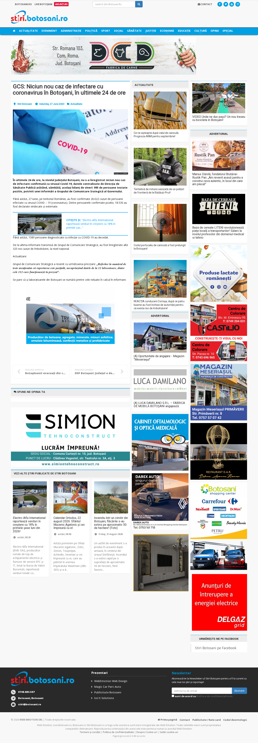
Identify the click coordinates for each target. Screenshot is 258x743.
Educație (184, 30)
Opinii (215, 30)
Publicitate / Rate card (206, 719)
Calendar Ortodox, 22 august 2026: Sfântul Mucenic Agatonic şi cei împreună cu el (69, 523)
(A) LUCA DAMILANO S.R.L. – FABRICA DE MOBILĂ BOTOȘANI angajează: (159, 404)
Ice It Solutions (104, 698)
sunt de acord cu (203, 696)
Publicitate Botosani (107, 692)
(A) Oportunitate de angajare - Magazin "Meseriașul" (159, 357)
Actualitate (76, 104)
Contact (185, 719)
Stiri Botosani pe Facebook (215, 648)
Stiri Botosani (24, 104)
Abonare (239, 690)
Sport (105, 30)
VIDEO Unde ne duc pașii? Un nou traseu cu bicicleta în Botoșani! (218, 118)
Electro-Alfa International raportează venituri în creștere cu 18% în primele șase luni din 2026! (29, 524)
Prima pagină (168, 719)
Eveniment (49, 30)
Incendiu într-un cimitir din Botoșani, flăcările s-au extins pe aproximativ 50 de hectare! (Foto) (111, 523)
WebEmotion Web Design (110, 681)
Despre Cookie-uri (146, 732)
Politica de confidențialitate (215, 696)
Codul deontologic (235, 719)
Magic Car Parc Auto (107, 686)
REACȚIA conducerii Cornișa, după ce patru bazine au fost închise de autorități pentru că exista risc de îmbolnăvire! (159, 305)
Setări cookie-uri (169, 732)
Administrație (71, 30)
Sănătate (134, 30)
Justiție (150, 30)
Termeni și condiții (90, 732)
